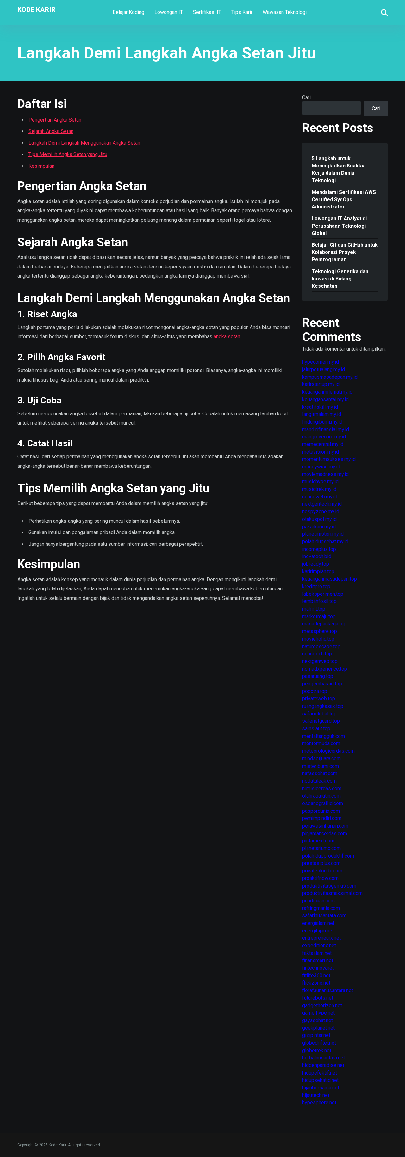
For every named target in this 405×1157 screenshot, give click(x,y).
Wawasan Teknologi (285, 12)
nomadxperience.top (324, 669)
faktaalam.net (317, 953)
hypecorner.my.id (320, 362)
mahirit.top (313, 609)
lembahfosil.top (319, 601)
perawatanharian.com (325, 826)
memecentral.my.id (322, 444)
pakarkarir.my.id (319, 527)
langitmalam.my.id (321, 414)
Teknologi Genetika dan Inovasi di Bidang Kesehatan (340, 278)
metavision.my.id (320, 452)
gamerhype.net (318, 1013)
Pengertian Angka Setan (54, 120)
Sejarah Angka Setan (50, 131)
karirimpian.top (318, 572)
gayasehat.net (317, 1020)
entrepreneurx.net (321, 938)
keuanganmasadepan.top (329, 579)
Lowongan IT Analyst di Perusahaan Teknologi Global (339, 225)
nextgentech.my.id (322, 504)
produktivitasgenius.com (329, 886)
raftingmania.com (321, 908)
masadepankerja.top (324, 624)
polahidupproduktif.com (328, 856)
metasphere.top (319, 631)
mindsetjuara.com (321, 759)
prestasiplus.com (321, 863)
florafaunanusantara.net (327, 990)
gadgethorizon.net (322, 1006)
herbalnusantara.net (323, 1058)
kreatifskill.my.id (320, 407)
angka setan (227, 337)
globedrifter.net (319, 1043)
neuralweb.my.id (319, 497)
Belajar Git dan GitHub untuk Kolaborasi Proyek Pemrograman (345, 252)
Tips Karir (241, 12)
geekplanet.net (318, 1028)
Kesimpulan (41, 166)
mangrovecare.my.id (324, 437)
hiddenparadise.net (323, 1065)
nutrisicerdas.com (321, 789)
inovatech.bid (316, 556)
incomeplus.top (319, 549)
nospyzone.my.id (320, 512)
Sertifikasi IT (207, 12)
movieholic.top (318, 639)
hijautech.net (315, 1095)
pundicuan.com (318, 901)
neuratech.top (317, 654)
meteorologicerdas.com (328, 751)
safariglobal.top (319, 714)
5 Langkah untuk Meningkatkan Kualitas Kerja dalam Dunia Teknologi (339, 169)
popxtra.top (314, 691)
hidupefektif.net (319, 1073)
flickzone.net (316, 983)
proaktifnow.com (320, 878)
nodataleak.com (319, 781)
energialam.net (318, 923)
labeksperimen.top (322, 594)
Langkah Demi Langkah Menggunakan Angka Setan (84, 143)
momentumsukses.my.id (329, 459)
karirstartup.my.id (321, 384)
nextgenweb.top (320, 661)
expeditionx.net (319, 946)
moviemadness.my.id (325, 474)
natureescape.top (321, 646)
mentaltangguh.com (323, 736)
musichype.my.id (320, 482)
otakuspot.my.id (319, 519)
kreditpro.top (316, 586)
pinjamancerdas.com (324, 833)
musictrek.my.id (319, 489)
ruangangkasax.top (322, 706)
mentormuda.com (321, 743)
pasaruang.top (317, 676)
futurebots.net (317, 998)
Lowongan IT (168, 12)
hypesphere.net (319, 1103)
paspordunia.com (321, 811)
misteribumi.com (320, 766)
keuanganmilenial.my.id (327, 392)
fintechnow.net (318, 968)
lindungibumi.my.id (322, 422)
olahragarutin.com (321, 796)
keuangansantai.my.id (325, 399)
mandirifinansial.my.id (325, 429)
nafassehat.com (319, 773)
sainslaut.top (316, 729)
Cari (306, 97)
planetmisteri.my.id (323, 534)
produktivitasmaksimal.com (332, 893)
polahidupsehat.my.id (325, 542)
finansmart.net (317, 960)
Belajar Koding (128, 12)
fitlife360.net (316, 976)
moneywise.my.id (321, 467)
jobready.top (315, 564)
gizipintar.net (316, 1035)
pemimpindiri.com (321, 818)
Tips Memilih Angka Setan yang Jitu (67, 154)
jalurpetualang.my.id (323, 369)
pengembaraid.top (322, 684)
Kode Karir (36, 9)
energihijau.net (318, 931)
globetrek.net (316, 1050)
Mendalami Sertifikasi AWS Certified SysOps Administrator (344, 199)
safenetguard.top (321, 721)
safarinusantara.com (324, 916)
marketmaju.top (319, 616)
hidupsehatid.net (320, 1080)
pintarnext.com (318, 841)
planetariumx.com (321, 848)
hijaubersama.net (320, 1088)
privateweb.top (318, 699)
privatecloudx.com (322, 871)
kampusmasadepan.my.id (330, 377)
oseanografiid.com (322, 803)
